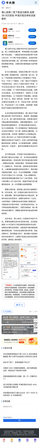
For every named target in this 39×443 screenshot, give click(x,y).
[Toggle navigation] (36, 2)
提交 (19, 420)
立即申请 (32, 30)
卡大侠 (14, 435)
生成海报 (8, 311)
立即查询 (32, 43)
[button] (35, 320)
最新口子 (21, 23)
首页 (3, 8)
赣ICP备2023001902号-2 (29, 435)
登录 (4, 417)
